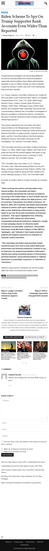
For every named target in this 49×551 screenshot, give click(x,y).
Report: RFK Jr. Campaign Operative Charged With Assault (38, 293)
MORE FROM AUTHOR (34, 337)
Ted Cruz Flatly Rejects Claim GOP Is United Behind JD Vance (23, 462)
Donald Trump (7, 277)
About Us (8, 542)
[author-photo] (24, 309)
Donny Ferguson (8, 35)
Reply (10, 385)
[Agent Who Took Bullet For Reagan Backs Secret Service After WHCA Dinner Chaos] (24, 346)
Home (2, 8)
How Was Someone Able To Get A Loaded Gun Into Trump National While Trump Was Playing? (8, 356)
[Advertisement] (24, 509)
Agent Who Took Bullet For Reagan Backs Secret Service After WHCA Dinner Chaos (24, 356)
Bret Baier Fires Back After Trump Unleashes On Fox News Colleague (21, 477)
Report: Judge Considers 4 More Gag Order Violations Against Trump (12, 294)
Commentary (33, 275)
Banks (9, 275)
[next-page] (26, 363)
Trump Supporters (19, 277)
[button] (45, 3)
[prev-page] (23, 363)
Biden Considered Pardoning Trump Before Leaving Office (21, 483)
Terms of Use (30, 542)
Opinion (9, 8)
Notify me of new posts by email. (15, 451)
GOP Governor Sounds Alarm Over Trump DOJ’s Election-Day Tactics (22, 471)
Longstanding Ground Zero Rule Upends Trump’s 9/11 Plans (21, 466)
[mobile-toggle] (3, 3)
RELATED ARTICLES (13, 337)
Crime (19, 351)
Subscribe (40, 542)
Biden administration (20, 275)
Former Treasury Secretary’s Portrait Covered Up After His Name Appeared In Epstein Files (40, 356)
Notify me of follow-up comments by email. (18, 449)
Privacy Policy (18, 542)
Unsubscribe (25, 545)
